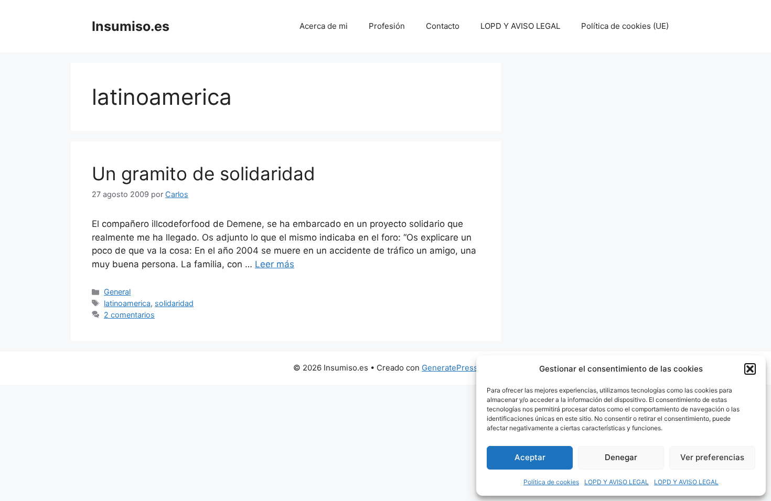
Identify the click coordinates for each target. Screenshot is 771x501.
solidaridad (174, 303)
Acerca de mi (323, 26)
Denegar (621, 457)
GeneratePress (450, 368)
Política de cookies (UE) (625, 26)
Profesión (387, 26)
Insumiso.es (130, 26)
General (117, 291)
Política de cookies (551, 482)
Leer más (274, 264)
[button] (750, 369)
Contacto (442, 26)
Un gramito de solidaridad (203, 173)
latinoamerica (127, 303)
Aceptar (530, 457)
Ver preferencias (712, 457)
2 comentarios (129, 314)
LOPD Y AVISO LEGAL (616, 482)
